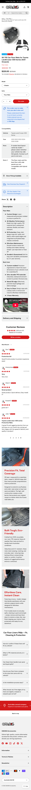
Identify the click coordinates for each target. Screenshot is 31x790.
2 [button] (13, 438)
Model (3, 81)
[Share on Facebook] (11, 199)
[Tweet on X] (7, 199)
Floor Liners (5, 65)
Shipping (11, 74)
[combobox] (15, 13)
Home (3, 18)
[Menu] (3, 7)
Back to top (15, 713)
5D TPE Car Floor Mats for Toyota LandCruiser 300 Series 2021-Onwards (14, 20)
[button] (28, 7)
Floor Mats (8, 18)
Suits (3, 91)
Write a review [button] (15, 337)
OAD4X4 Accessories (11, 785)
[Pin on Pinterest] (14, 199)
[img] (6, 354)
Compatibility (6, 129)
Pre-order (21, 101)
